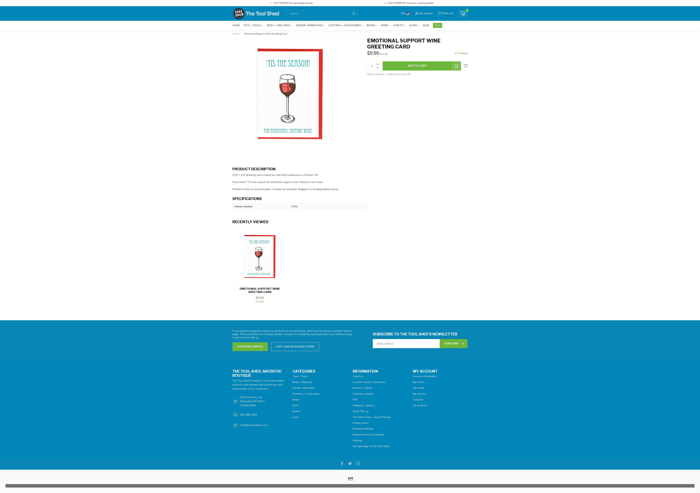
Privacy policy (360, 423)
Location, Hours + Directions (369, 382)
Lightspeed (365, 485)
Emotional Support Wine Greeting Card (266, 34)
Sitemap (357, 440)
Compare (418, 399)
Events (399, 25)
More (384, 25)
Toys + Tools (252, 25)
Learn (413, 25)
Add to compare (375, 74)
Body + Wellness (278, 25)
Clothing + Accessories (344, 25)
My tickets (419, 388)
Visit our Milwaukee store (295, 346)
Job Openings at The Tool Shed (371, 446)
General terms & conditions (368, 434)
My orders (418, 382)
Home (236, 25)
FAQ (355, 399)
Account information (424, 376)
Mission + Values (362, 388)
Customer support (363, 394)
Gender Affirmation (309, 25)
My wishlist (419, 394)
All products (420, 405)
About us (358, 376)
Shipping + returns (363, 405)
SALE (437, 25)
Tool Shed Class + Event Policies (372, 417)
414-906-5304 (248, 414)
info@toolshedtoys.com (253, 425)
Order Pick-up (361, 411)
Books (371, 25)
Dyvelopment (404, 485)
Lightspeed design (383, 485)
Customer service (250, 346)
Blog (426, 25)
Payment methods (363, 429)
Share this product (398, 74)
